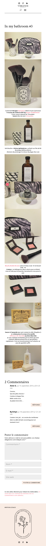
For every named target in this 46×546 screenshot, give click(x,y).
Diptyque (21, 111)
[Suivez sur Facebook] (23, 3)
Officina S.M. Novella (17, 336)
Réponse (36, 405)
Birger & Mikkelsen (33, 112)
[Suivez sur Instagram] (19, 3)
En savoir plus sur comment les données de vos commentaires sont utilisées (22, 493)
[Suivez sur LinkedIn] (26, 3)
